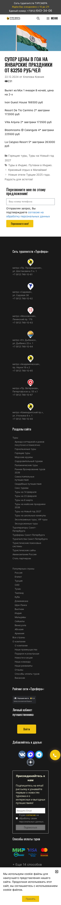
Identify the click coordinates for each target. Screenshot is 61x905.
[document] (30, 452)
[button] (57, 871)
